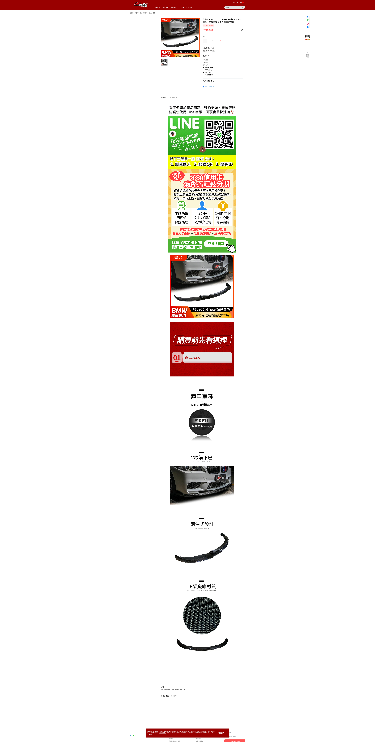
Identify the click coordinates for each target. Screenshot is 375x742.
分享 (206, 86)
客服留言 (198, 738)
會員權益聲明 (199, 741)
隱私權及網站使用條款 (174, 741)
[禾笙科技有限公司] (141, 5)
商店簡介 (171, 738)
